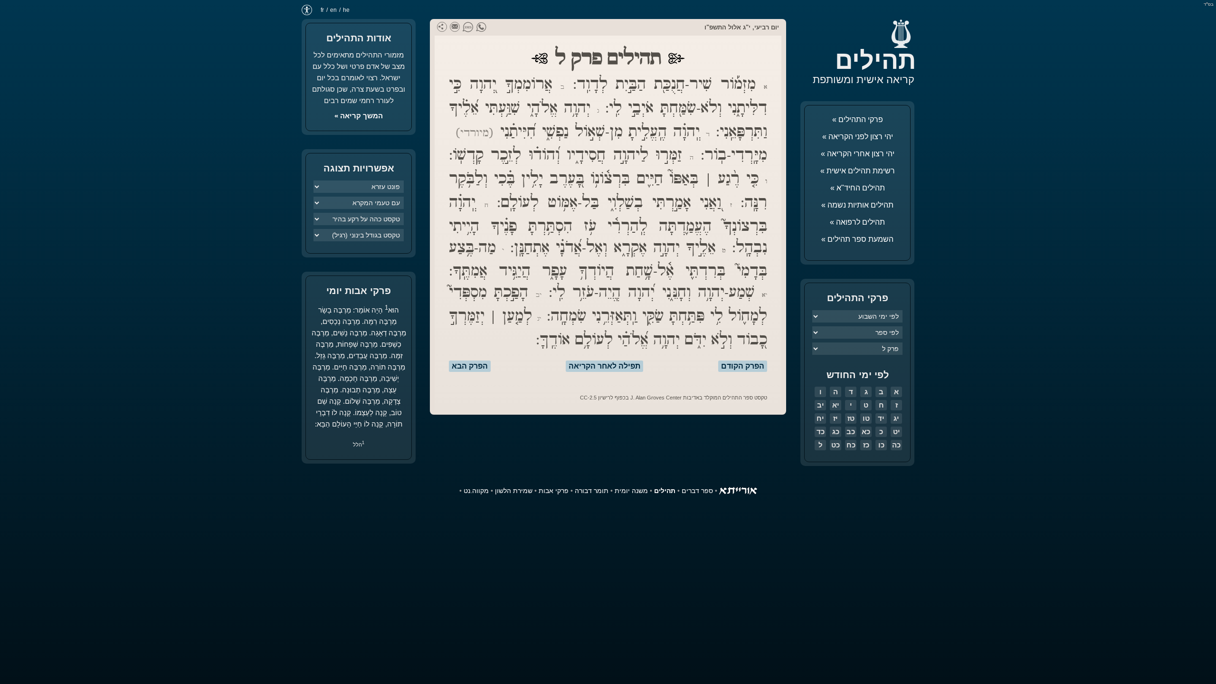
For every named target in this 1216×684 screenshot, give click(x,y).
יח (820, 418)
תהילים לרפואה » (857, 222)
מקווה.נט (476, 490)
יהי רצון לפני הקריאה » (857, 137)
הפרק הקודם (742, 366)
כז (866, 445)
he (346, 10)
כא (866, 432)
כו (881, 445)
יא (835, 405)
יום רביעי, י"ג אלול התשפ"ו (741, 27)
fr (322, 10)
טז (851, 418)
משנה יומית (631, 490)
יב (820, 405)
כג (835, 432)
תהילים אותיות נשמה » (857, 205)
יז (835, 418)
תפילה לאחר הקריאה (604, 366)
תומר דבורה (591, 490)
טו (866, 418)
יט (896, 432)
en (333, 10)
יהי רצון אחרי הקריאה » (857, 154)
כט (835, 445)
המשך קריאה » (358, 116)
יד (881, 418)
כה (896, 445)
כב (850, 432)
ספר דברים (697, 490)
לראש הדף (29, 655)
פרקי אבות (554, 490)
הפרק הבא (470, 366)
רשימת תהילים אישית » (857, 171)
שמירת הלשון (513, 490)
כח (850, 445)
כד (821, 432)
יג (896, 418)
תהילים (875, 60)
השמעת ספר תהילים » (857, 239)
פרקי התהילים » (857, 119)
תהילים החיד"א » (857, 188)
